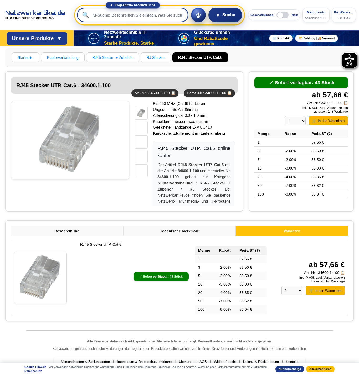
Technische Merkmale (179, 231)
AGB (203, 362)
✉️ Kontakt (281, 38)
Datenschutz (33, 370)
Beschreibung (67, 231)
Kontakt (292, 362)
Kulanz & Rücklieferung (261, 362)
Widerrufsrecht (225, 362)
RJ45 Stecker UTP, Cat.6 (100, 244)
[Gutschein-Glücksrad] (184, 38)
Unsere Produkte (37, 38)
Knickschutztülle (168, 133)
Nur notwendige (290, 369)
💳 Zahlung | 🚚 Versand (317, 38)
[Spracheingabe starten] (198, 15)
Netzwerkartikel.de (35, 15)
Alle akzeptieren (320, 369)
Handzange (181, 127)
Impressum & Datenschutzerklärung (144, 362)
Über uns (185, 362)
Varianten (292, 231)
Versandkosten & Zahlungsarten (85, 362)
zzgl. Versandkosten (333, 108)
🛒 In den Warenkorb (328, 121)
